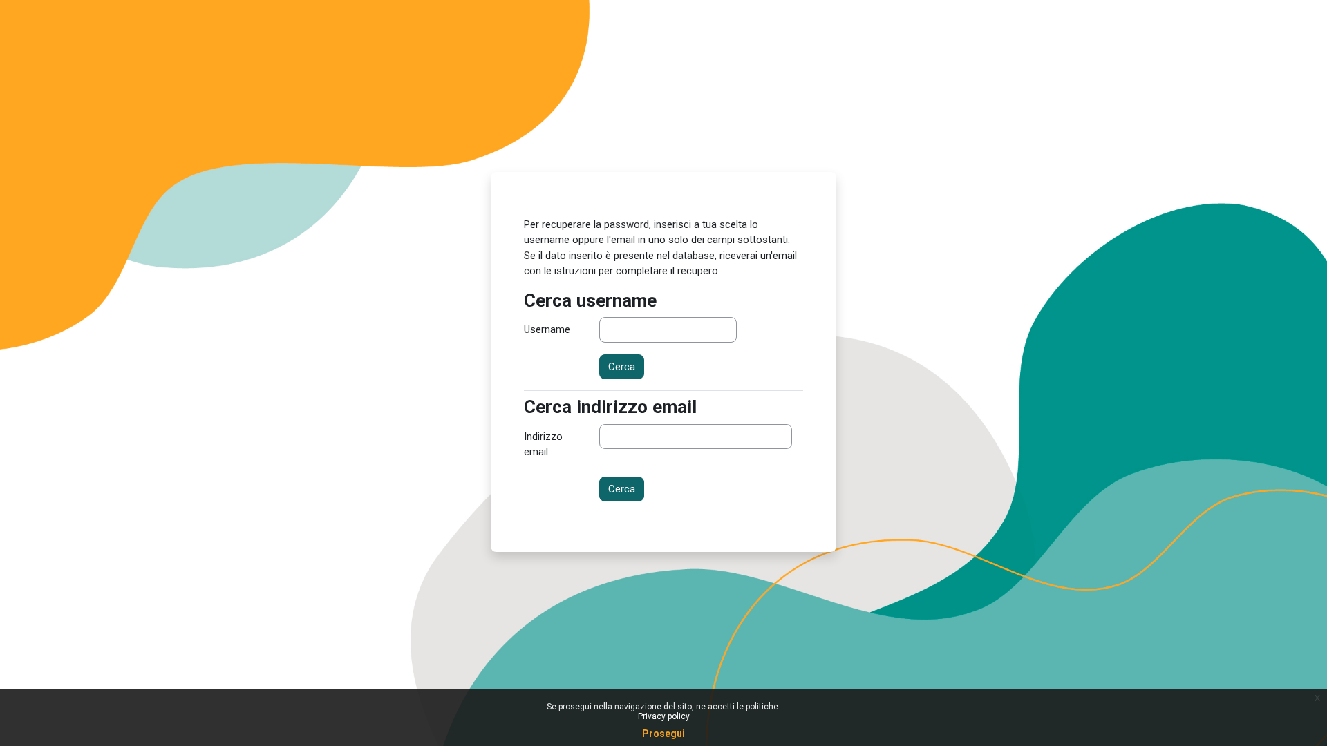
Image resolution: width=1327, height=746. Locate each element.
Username (547, 329)
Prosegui (663, 733)
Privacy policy (664, 716)
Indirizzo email (543, 444)
